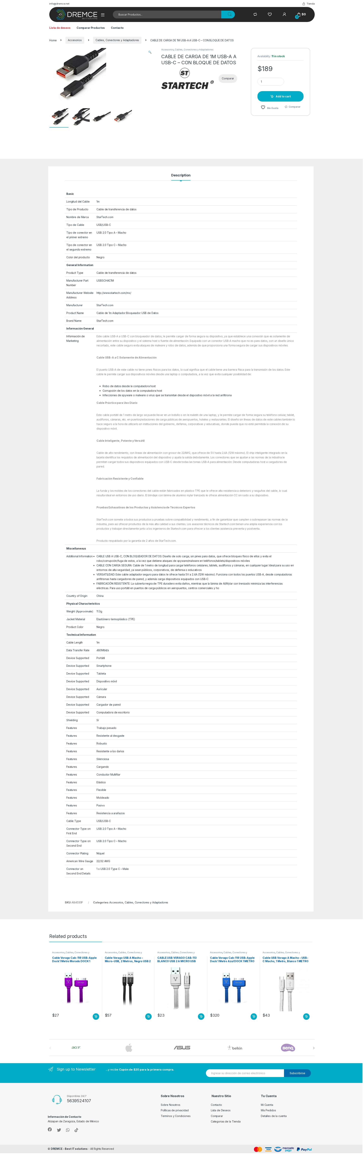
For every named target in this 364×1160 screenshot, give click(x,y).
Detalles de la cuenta (274, 1116)
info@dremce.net (59, 3)
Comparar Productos (91, 27)
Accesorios (75, 40)
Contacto (117, 27)
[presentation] (314, 1048)
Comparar (294, 106)
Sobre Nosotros (170, 1104)
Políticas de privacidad (175, 1110)
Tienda (311, 3)
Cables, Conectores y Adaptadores (117, 40)
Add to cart (283, 96)
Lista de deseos (60, 27)
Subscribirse (297, 1073)
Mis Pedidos (268, 1110)
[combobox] (167, 14)
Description (180, 175)
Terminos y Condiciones (176, 1116)
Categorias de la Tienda (226, 1121)
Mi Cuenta (267, 1104)
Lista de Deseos (221, 1110)
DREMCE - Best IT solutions (69, 1148)
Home (52, 40)
